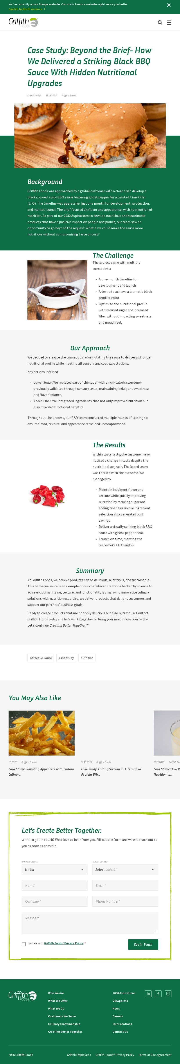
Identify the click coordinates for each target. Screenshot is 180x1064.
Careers (118, 1016)
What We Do (56, 1008)
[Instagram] (168, 993)
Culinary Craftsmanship (64, 1024)
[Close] (169, 5)
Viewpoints (120, 1001)
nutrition (87, 658)
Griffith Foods (68, 95)
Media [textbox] (29, 869)
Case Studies (34, 95)
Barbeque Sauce (41, 658)
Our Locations (122, 1024)
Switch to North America (25, 9)
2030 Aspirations (124, 993)
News (116, 1008)
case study (66, 658)
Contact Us (120, 1032)
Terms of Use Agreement (155, 1055)
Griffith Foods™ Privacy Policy (114, 1055)
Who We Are (56, 993)
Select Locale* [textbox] (106, 869)
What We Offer (57, 1001)
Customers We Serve (62, 1016)
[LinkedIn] (148, 993)
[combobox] (55, 869)
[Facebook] (158, 993)
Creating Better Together (65, 1032)
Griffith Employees (79, 1055)
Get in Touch (143, 944)
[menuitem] (148, 993)
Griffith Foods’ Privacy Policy (63, 943)
